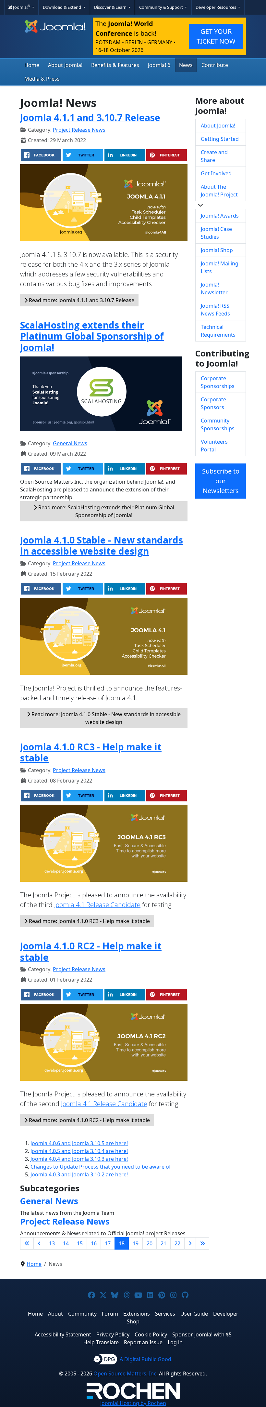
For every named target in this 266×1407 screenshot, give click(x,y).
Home (31, 65)
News (186, 65)
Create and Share (214, 156)
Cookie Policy (151, 1334)
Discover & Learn (110, 7)
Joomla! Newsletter (214, 288)
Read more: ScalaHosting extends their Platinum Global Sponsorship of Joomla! (105, 511)
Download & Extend (62, 7)
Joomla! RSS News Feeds (215, 309)
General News (70, 443)
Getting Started (220, 138)
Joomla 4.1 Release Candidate (97, 904)
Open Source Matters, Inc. (125, 1373)
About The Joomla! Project (219, 190)
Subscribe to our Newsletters (220, 481)
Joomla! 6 (159, 65)
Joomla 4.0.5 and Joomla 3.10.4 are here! (79, 1151)
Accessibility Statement (63, 1334)
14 (66, 1243)
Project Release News (79, 129)
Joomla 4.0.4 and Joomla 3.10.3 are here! (79, 1158)
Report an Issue (143, 1342)
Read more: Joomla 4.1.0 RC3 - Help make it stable (89, 921)
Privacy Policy (112, 1334)
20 (149, 1243)
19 (136, 1243)
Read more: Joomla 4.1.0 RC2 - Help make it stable (89, 1120)
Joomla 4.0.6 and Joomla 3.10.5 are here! (79, 1143)
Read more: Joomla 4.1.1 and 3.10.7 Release (81, 300)
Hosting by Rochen (133, 1403)
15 (80, 1243)
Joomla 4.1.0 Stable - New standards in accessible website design (101, 545)
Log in (175, 1342)
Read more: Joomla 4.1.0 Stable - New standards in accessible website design (105, 718)
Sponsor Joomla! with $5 (202, 1334)
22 (177, 1243)
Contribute (214, 65)
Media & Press (42, 78)
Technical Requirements (218, 330)
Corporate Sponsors (213, 403)
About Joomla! (65, 65)
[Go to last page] (202, 1243)
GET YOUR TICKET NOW (216, 36)
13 (52, 1243)
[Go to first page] (27, 1243)
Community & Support (161, 7)
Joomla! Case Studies (216, 232)
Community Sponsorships (218, 424)
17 (108, 1243)
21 (163, 1243)
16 (94, 1243)
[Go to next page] (190, 1243)
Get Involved (216, 173)
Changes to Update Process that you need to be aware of (100, 1166)
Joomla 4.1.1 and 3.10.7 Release (90, 117)
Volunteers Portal (214, 445)
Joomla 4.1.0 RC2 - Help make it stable (91, 951)
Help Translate (101, 1342)
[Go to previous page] (39, 1243)
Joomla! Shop (217, 250)
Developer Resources (216, 7)
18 (122, 1243)
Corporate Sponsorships (218, 382)
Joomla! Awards (220, 215)
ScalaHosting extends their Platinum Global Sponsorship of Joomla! (92, 336)
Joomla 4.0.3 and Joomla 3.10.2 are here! (79, 1174)
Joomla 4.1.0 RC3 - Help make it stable (91, 752)
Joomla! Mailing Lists (219, 267)
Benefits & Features (115, 65)
